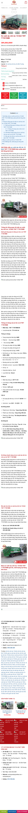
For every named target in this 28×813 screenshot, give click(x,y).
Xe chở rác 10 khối (14, 663)
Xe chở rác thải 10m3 (19, 668)
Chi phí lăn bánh (14, 95)
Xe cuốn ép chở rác (11, 64)
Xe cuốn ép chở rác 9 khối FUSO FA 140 (21, 711)
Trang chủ (4, 8)
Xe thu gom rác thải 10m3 (12, 693)
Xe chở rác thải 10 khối (18, 666)
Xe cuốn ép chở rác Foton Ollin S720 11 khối (7, 712)
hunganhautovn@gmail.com (15, 85)
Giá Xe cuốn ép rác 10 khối (10, 659)
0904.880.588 (11, 647)
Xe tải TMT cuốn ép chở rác (8, 691)
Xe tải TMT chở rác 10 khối (18, 689)
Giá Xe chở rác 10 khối (11, 651)
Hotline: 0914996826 (22, 811)
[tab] (14, 105)
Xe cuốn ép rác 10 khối (18, 680)
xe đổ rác (14, 684)
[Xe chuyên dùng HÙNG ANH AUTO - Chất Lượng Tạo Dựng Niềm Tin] (14, 2)
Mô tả (2, 105)
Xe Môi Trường (13, 8)
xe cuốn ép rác (8, 680)
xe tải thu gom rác (20, 688)
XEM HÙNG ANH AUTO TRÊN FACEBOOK (17, 88)
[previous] (3, 22)
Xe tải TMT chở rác (6, 689)
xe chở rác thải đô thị (6, 670)
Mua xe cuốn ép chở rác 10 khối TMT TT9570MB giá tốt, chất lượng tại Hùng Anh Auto (13, 141)
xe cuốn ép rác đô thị (6, 684)
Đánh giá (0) (4, 108)
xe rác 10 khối (12, 688)
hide (17, 113)
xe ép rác (20, 684)
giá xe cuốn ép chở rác (13, 653)
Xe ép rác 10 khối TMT (13, 686)
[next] (24, 22)
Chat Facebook (12, 811)
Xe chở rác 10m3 (10, 664)
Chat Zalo (3, 811)
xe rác (6, 688)
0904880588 (12, 83)
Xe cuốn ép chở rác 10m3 (14, 676)
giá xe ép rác (20, 659)
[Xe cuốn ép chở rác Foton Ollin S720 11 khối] (7, 705)
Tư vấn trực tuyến (5, 95)
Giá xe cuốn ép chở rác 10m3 (11, 657)
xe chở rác (6, 663)
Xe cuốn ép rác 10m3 (19, 682)
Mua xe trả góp (23, 95)
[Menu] (2, 2)
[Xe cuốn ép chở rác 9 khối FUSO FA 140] (21, 705)
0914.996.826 (11, 779)
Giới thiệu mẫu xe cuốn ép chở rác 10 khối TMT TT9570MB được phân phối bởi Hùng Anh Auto (13, 118)
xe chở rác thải (8, 666)
